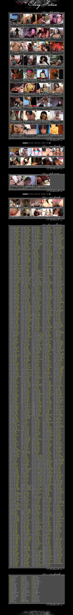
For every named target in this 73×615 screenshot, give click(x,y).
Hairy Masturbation (36, 377)
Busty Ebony (23, 356)
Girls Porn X (36, 595)
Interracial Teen (35, 484)
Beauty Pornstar (13, 456)
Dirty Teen (23, 508)
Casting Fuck (23, 368)
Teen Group (55, 421)
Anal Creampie (13, 335)
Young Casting (56, 550)
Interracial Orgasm (36, 479)
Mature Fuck (45, 303)
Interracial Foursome (36, 469)
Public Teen (45, 518)
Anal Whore (12, 353)
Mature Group (45, 306)
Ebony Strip (34, 231)
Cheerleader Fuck (24, 385)
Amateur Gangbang (13, 274)
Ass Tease (12, 401)
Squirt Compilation (57, 349)
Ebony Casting (24, 533)
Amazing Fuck (13, 320)
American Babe (13, 324)
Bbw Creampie (13, 419)
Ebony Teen (34, 232)
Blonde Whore (23, 276)
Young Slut (55, 559)
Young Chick (55, 551)
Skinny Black (56, 293)
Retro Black (45, 564)
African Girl (13, 232)
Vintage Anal (56, 484)
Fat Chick (34, 257)
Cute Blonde (23, 475)
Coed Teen (23, 425)
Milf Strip (45, 363)
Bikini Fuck (12, 526)
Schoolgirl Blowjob (57, 247)
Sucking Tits (56, 376)
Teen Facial (55, 411)
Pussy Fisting (45, 521)
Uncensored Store (36, 207)
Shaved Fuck (55, 272)
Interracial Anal (35, 455)
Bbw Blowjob (12, 417)
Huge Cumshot (34, 444)
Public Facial (45, 512)
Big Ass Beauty (13, 473)
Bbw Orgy (12, 434)
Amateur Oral (13, 287)
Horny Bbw (34, 418)
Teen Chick (55, 398)
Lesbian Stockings (46, 253)
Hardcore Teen (35, 401)
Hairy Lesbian (35, 376)
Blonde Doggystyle (25, 253)
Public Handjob (46, 514)
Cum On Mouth (23, 460)
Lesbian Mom (45, 235)
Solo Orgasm (55, 335)
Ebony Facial (23, 541)
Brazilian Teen (24, 295)
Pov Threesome (45, 497)
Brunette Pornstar (25, 326)
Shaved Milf (55, 276)
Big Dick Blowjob (13, 504)
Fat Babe (33, 252)
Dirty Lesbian (24, 504)
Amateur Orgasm (13, 289)
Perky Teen (45, 448)
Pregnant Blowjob (46, 498)
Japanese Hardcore (35, 492)
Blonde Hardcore (24, 258)
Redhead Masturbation (47, 556)
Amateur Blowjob (13, 247)
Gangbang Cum (34, 314)
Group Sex (34, 360)
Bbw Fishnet (12, 422)
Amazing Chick (13, 319)
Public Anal (45, 509)
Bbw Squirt (12, 440)
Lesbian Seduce (46, 245)
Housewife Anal (35, 438)
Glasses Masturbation (36, 344)
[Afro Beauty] (16, 78)
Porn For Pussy (36, 596)
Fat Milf (33, 264)
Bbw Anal (12, 415)
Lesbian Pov (45, 243)
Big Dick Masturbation (15, 509)
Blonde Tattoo (24, 273)
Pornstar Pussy (46, 480)
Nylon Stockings (46, 409)
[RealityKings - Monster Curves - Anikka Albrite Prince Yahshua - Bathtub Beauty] (16, 106)
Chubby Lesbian (24, 396)
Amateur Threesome (14, 311)
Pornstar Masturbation (47, 476)
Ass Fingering (13, 396)
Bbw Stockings (13, 442)
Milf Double (45, 340)
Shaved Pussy (56, 277)
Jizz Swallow (34, 501)
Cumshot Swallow (24, 469)
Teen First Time (56, 415)
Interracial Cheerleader (37, 460)
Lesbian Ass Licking (36, 551)
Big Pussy (12, 514)
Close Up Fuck (24, 414)
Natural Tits (45, 406)
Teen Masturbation (57, 426)
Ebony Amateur (24, 523)
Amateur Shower (13, 297)
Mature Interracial (47, 310)
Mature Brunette (46, 294)
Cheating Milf (24, 377)
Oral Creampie (45, 415)
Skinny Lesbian (56, 301)
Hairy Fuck (34, 373)
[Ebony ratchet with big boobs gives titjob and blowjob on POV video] (30, 78)
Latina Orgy (34, 534)
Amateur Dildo (13, 266)
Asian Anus (12, 359)
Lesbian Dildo (35, 559)
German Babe (34, 316)
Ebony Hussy (35, 576)
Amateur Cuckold (13, 261)
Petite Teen (45, 459)
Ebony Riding (23, 566)
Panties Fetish (46, 438)
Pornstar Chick (46, 471)
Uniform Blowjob (56, 480)
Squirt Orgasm (56, 351)
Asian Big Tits (13, 363)
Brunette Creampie (25, 314)
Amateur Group (13, 276)
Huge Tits (34, 452)
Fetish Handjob (35, 280)
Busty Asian (23, 347)
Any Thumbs (58, 216)
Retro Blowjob (56, 227)
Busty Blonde (23, 351)
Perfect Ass (45, 447)
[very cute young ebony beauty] (16, 92)
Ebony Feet (23, 542)
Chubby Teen (23, 402)
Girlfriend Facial (35, 336)
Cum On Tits (23, 463)
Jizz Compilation (35, 497)
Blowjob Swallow (24, 280)
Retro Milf (55, 232)
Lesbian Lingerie (46, 229)
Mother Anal (45, 390)
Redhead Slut (45, 560)
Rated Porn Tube (25, 584)
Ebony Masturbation (25, 556)
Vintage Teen (56, 500)
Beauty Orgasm (13, 455)
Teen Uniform (56, 455)
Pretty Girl (45, 504)
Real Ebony (45, 542)
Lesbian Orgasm (46, 237)
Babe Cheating (13, 409)
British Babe (23, 298)
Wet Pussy (55, 509)
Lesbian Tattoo (46, 257)
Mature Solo (45, 323)
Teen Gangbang (56, 418)
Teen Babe (55, 389)
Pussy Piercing (46, 529)
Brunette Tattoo (24, 334)
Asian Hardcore (13, 373)
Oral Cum (44, 417)
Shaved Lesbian (56, 274)
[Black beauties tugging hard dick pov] (16, 64)
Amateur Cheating (13, 252)
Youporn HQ (26, 216)
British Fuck (23, 299)
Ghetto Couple (35, 324)
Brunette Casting (24, 310)
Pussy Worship (45, 534)
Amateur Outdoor (13, 291)
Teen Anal (55, 386)
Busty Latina (23, 359)
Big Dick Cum (13, 506)
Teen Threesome (56, 451)
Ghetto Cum (34, 326)
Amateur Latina (13, 281)
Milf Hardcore (45, 347)
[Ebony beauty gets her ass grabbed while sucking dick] (43, 184)
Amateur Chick (13, 253)
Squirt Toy (55, 352)
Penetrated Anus (46, 444)
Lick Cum (44, 266)
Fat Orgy (33, 266)
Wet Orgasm (55, 506)
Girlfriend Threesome (36, 339)
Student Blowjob (56, 360)
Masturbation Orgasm (47, 282)
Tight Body (55, 469)
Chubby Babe (23, 389)
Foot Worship (34, 303)
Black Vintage (24, 239)
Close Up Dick (24, 413)
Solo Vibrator (56, 340)
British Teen (23, 301)
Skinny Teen (55, 309)
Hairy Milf (34, 380)
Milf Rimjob (45, 356)
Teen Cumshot (56, 402)
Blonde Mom (23, 264)
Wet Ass (55, 504)
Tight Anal (55, 465)
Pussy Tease (45, 533)
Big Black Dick (13, 488)
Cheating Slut (24, 380)
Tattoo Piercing (56, 385)
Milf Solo (45, 359)
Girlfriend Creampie (36, 335)
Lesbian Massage (46, 231)
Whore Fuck (55, 517)
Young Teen (55, 562)
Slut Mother (55, 316)
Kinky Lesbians (35, 508)
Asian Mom (12, 380)
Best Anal (12, 460)
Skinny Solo (55, 307)
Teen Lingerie (56, 425)
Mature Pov (45, 320)
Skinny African (56, 287)
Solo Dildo (55, 330)
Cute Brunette (24, 476)
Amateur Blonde (13, 245)
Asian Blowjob (13, 364)
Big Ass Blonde (13, 475)
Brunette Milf (24, 322)
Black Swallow (24, 231)
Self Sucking (56, 252)
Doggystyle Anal (24, 510)
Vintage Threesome (57, 501)
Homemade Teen (35, 414)
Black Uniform (24, 237)
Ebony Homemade (24, 550)
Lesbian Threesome (46, 260)
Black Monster (13, 552)
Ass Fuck (12, 398)
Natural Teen (45, 405)
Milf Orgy (45, 352)
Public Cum (45, 510)
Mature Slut (45, 322)
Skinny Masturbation (57, 302)
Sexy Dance (55, 258)
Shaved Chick (56, 270)
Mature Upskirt (46, 330)
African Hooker (13, 233)
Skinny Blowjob (56, 295)
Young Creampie (56, 554)
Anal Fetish (12, 338)
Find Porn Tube (36, 600)
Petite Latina (45, 456)
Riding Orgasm (56, 244)
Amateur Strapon (13, 302)
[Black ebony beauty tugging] (30, 23)
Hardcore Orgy (35, 398)
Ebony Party (23, 564)
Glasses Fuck (34, 343)
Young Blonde (56, 547)
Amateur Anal (13, 240)
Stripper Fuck (56, 359)
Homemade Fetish (35, 407)
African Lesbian (13, 235)
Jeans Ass (34, 494)
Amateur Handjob (13, 277)
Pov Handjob (45, 489)
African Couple (13, 229)
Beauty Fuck (12, 452)
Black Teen (23, 233)
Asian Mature (13, 377)
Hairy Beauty (34, 367)
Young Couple (56, 552)
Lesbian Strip (45, 256)
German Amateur (35, 315)
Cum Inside (23, 456)
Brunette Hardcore (25, 319)
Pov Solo (44, 496)
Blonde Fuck (23, 256)
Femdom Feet (34, 273)
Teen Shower (55, 438)
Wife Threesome (56, 525)
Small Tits (55, 320)
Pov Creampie (45, 488)
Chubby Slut (23, 401)
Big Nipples (12, 512)
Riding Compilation (57, 237)
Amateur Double (13, 269)
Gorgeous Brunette (35, 348)
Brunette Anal (24, 302)
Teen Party (55, 431)
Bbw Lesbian (12, 427)
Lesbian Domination (36, 560)
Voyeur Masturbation (57, 502)
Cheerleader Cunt (24, 384)
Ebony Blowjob (24, 530)
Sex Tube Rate (25, 585)
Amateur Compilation (14, 256)
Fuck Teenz (35, 588)
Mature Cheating (46, 295)
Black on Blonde (24, 243)
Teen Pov (55, 434)
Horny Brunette (35, 421)
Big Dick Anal (13, 502)
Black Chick (12, 539)
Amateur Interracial (14, 280)
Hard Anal (34, 386)
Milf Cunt (45, 338)
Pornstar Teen (45, 483)
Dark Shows (24, 596)
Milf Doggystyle (46, 339)
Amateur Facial (13, 270)
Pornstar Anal (45, 465)
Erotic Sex (34, 237)
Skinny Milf (55, 303)
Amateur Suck (13, 305)
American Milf (13, 327)
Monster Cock (45, 384)
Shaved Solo (55, 278)
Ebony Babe (23, 526)
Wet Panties (55, 508)
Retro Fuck (55, 229)
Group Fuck (34, 357)
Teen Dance (55, 405)
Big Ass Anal (13, 469)
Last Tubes (26, 165)
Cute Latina (23, 479)
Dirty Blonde (23, 498)
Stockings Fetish (57, 355)
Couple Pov (23, 443)
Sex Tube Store (25, 587)
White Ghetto (56, 512)
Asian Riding (13, 386)
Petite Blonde (45, 452)
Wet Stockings (56, 510)
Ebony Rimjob (34, 227)
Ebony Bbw (23, 527)
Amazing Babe (13, 316)
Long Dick (45, 276)
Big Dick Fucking (13, 508)
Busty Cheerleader (25, 353)
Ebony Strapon (35, 229)
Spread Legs (55, 348)
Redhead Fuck (45, 554)
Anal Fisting (13, 339)
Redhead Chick (45, 551)
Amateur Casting (13, 249)
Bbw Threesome (13, 444)
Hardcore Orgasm (35, 397)
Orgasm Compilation (47, 422)
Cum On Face (23, 459)
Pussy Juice (45, 525)
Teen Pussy (55, 435)
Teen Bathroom (56, 390)
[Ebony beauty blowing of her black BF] (30, 106)
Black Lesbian (13, 546)
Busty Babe (23, 348)
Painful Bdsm (45, 436)
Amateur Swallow (13, 306)
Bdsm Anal (12, 446)
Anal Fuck (12, 340)
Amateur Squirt (13, 301)
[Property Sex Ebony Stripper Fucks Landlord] (16, 37)
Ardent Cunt (36, 156)
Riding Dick (55, 240)
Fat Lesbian (34, 261)
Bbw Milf (12, 431)
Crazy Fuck (23, 447)
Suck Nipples (56, 363)
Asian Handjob (13, 372)
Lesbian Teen (45, 258)
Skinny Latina (56, 299)
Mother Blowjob (46, 392)
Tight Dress (55, 471)
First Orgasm (34, 290)
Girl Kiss (34, 331)
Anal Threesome (13, 351)
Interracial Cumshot (36, 464)
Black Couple (13, 541)
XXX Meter (35, 593)
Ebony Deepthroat (24, 539)
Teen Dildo (55, 407)
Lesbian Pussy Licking (47, 244)
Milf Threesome (46, 367)
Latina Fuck (34, 523)
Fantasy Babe (34, 245)
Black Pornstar (13, 558)
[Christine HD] (56, 120)
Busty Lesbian (24, 360)
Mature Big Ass (46, 289)
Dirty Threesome (24, 509)
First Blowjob (35, 287)
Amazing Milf (13, 322)
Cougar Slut (23, 435)
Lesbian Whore (45, 264)
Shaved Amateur (56, 260)
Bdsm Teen (12, 447)
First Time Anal (35, 293)
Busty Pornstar (24, 364)
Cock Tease (23, 423)
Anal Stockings (13, 347)
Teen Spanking (56, 442)
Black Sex (12, 563)
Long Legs (45, 277)
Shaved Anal (55, 261)
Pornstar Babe (45, 467)
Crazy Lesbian (24, 448)
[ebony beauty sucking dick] (30, 51)
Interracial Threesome (36, 485)
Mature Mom (45, 316)
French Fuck (34, 310)
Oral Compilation (46, 414)
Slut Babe (55, 314)
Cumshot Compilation (25, 468)
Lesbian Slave (45, 247)
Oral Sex (44, 421)
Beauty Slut (12, 459)
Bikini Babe (12, 525)
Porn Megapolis (36, 592)
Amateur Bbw (12, 244)
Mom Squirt (45, 380)
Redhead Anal (45, 547)
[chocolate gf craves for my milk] (43, 106)
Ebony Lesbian (24, 555)
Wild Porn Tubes (58, 207)
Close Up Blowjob (24, 411)
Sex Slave (55, 256)
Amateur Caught (13, 251)
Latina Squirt (35, 541)
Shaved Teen (55, 280)
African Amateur (13, 227)
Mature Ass (45, 286)
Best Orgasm (12, 468)
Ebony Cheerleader (25, 534)
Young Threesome (56, 563)
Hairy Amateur (35, 361)
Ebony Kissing (24, 554)
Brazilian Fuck (24, 294)
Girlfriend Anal (35, 332)
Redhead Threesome (46, 563)
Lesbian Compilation (36, 556)
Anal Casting (13, 331)
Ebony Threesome (35, 233)
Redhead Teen (45, 562)
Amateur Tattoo (13, 309)
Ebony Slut (34, 228)
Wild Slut (55, 535)
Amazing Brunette (13, 318)
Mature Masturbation (47, 315)
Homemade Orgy (35, 413)
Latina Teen (34, 542)
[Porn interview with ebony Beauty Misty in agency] (16, 133)
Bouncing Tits (24, 289)
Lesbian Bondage (35, 555)
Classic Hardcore (24, 406)
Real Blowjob (45, 537)
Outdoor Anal (45, 426)
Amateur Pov (12, 293)
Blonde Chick (23, 251)
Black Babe (12, 531)
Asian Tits (12, 393)
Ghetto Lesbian (35, 327)
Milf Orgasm (45, 351)
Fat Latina (34, 260)
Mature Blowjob (46, 293)
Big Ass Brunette (13, 476)
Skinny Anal (55, 290)
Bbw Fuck (12, 423)
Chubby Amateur (24, 386)
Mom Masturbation (46, 376)
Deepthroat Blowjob (25, 485)
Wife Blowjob (56, 523)
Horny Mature (34, 427)
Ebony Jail (23, 551)
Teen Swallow (56, 448)
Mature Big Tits (46, 290)
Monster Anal (45, 382)
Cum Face (23, 455)
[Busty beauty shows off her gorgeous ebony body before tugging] (56, 133)
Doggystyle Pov (24, 513)
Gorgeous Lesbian (35, 349)
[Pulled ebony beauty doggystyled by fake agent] (56, 106)
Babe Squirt (12, 413)
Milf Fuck (45, 343)
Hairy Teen (34, 382)
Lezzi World (35, 591)
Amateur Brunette (13, 248)
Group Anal (34, 355)
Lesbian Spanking (46, 251)
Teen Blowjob (56, 394)
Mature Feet (45, 301)
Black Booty (12, 537)
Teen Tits (55, 452)
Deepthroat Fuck (24, 488)
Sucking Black (56, 369)
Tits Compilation (57, 475)
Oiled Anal (45, 410)
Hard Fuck (34, 388)
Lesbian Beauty (35, 554)
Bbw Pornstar (13, 435)
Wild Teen (55, 537)
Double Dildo (23, 517)
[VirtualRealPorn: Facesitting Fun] (16, 184)
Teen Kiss (55, 423)
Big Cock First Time (14, 497)
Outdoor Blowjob (46, 427)
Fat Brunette (34, 256)
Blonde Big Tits (24, 248)
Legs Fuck (34, 547)
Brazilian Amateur (25, 290)
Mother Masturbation (47, 394)
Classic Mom (23, 407)
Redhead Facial (46, 552)
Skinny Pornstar (56, 306)
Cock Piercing (24, 422)
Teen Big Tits (56, 393)
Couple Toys (23, 444)
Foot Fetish (34, 302)
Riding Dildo (56, 241)
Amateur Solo (13, 299)
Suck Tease (55, 364)
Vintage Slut (56, 498)
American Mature (13, 326)
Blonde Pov (23, 268)
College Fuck (23, 426)
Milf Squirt (45, 360)
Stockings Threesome (57, 357)
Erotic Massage (35, 236)
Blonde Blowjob (24, 249)
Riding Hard (55, 243)
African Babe (13, 228)
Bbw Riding (12, 438)
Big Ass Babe (13, 472)
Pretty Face (45, 502)
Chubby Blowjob (24, 392)
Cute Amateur (23, 472)
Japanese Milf (35, 493)
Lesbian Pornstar (46, 241)
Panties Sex (45, 440)
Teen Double (55, 410)
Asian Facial (13, 368)
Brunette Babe (24, 303)
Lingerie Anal (45, 269)
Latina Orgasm (35, 533)
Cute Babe (23, 473)
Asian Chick (12, 365)
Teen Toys (55, 454)
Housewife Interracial (36, 439)
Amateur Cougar (13, 257)
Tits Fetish (55, 476)
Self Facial (55, 251)
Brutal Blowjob (24, 340)
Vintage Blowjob (56, 488)
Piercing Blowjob (46, 460)
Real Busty (45, 539)
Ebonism (23, 597)
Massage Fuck (45, 278)
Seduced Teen (56, 249)
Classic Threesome (25, 409)
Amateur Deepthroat (14, 265)
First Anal (34, 286)
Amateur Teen (13, 310)
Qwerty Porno (15, 207)
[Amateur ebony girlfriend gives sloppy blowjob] (56, 92)
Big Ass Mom (12, 484)
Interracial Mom (35, 477)
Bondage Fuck (23, 281)
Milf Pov (44, 355)
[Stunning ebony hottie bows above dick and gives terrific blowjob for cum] (43, 92)
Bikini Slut (12, 527)
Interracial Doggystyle (37, 467)
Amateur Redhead (13, 294)
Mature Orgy (45, 319)
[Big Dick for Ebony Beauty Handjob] (43, 23)
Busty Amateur (24, 344)
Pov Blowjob (45, 485)
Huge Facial (34, 448)
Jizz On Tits (34, 500)
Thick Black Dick (57, 456)
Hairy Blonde (34, 368)
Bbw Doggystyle (13, 421)
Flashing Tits (35, 301)
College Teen (23, 430)
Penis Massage (45, 446)
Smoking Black (56, 323)
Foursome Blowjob (35, 305)
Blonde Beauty (24, 247)
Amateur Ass (12, 241)
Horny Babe (34, 417)
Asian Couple (13, 367)
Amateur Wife (13, 315)
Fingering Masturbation (37, 282)
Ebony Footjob (24, 543)
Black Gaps (24, 593)
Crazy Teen (23, 450)
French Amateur (35, 307)
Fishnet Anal (34, 295)
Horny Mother (34, 431)
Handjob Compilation (36, 384)
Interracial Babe (35, 456)
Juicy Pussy (34, 502)
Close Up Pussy (24, 418)
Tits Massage (56, 477)
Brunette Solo (24, 331)
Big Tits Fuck (13, 518)
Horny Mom (34, 430)
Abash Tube (36, 216)
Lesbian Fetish (35, 563)
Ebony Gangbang (24, 547)
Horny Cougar (34, 423)
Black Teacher (24, 232)
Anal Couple (12, 334)
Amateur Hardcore (13, 278)
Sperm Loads (55, 347)
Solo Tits (55, 338)
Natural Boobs (45, 401)
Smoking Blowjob (56, 324)
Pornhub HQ (36, 165)
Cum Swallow (23, 465)
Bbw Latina (12, 426)
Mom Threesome (45, 381)
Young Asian (55, 542)
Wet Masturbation (57, 505)
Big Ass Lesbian (13, 481)
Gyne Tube (24, 579)
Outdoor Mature (46, 434)
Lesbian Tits (45, 261)
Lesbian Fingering (35, 564)
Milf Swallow (45, 365)
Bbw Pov (11, 436)
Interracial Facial (36, 468)
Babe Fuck (12, 410)
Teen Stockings (56, 444)
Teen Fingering (56, 414)
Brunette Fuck (24, 318)
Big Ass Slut (13, 485)
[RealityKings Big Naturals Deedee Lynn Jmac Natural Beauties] (43, 133)
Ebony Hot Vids (25, 601)
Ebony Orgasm (23, 562)
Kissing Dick (34, 513)
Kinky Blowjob (35, 505)
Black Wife (23, 241)
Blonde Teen (23, 274)
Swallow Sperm (56, 378)
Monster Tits (45, 389)
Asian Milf (12, 378)
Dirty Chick (23, 501)
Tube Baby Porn (25, 589)
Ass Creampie (13, 394)
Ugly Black (55, 479)
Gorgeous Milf (35, 351)
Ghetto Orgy (34, 328)
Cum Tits (23, 467)
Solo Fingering (56, 331)
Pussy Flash (45, 522)
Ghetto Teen (34, 330)
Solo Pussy (55, 336)
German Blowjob (35, 318)
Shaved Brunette (56, 269)
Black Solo (12, 566)
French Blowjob (35, 309)
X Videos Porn (36, 597)
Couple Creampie (24, 438)
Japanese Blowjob (35, 489)
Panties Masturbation (47, 439)
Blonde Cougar (24, 252)
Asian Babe (12, 360)
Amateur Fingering (14, 272)
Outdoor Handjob (46, 431)
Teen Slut (55, 439)
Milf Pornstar (45, 353)
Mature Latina (45, 311)
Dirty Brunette (24, 500)
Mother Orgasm (45, 396)
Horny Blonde (34, 419)
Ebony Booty (23, 531)
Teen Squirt (55, 443)
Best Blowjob (13, 463)
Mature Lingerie (46, 314)
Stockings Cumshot (57, 353)
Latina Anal (34, 517)
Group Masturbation (36, 359)
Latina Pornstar (35, 535)
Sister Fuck (55, 286)
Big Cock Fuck (13, 498)
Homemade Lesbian (35, 410)
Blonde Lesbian (24, 260)
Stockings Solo (56, 356)
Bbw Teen (12, 443)
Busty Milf (23, 361)
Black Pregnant (13, 560)
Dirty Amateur (24, 496)
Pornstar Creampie (46, 472)
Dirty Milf (23, 505)
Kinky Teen (34, 510)
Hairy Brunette (35, 369)
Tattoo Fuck (55, 381)
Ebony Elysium (25, 600)
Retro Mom (55, 233)
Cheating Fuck (24, 373)
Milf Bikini (45, 334)
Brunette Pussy (24, 328)
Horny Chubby (34, 422)
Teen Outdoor (56, 430)
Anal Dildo (12, 336)
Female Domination (35, 272)
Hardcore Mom (34, 396)
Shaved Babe (55, 262)
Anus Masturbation (14, 355)
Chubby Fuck (23, 393)
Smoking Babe (56, 322)
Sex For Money (56, 253)
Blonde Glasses (24, 257)
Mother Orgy (45, 397)
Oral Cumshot (45, 418)
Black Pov (12, 559)
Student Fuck (56, 361)
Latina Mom (34, 531)
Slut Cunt (55, 315)
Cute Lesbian (23, 480)
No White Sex (36, 585)
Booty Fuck (23, 287)
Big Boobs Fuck (13, 489)
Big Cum (11, 501)
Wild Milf (55, 533)
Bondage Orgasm (24, 282)
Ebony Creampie (24, 538)
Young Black (55, 546)
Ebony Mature (23, 558)
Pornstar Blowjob (46, 468)
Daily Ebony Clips (26, 595)
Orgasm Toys (45, 423)
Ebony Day (24, 599)
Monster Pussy (45, 388)
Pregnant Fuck (45, 500)
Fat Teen (33, 269)
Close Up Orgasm (24, 417)
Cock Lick (23, 421)
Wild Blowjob (56, 530)
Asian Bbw (12, 361)
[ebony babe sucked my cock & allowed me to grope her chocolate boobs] (16, 120)
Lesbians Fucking (46, 265)
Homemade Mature (35, 411)
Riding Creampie (56, 239)
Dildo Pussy (23, 493)
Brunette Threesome (25, 336)
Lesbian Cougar (35, 558)
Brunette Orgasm (24, 324)
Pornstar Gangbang (46, 475)
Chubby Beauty (24, 390)
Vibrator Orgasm (56, 483)
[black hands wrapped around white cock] (43, 78)
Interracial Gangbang (36, 472)
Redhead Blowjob (46, 550)
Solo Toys (55, 339)
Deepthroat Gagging (25, 489)
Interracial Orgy (35, 480)
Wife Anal (55, 522)
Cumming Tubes (36, 587)
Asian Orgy (12, 381)
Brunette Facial (24, 316)
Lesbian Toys (45, 262)
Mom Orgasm (45, 377)
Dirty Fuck (23, 502)
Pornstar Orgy (45, 479)
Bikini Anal (12, 523)
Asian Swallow (13, 390)
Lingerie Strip (46, 272)
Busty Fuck (23, 357)
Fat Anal (33, 249)
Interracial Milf (35, 476)
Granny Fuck (34, 353)
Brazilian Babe (24, 293)
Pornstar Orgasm (46, 477)
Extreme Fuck (34, 241)
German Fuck (34, 319)
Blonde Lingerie (24, 261)
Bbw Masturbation (13, 430)
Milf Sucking (45, 364)
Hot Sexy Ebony (36, 580)
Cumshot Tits (23, 471)
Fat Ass (33, 251)
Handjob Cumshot (35, 385)
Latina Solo (34, 539)
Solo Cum (55, 328)
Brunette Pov (23, 327)
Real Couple (45, 541)
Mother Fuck (45, 393)
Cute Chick (23, 477)
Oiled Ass (45, 411)
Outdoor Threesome (46, 435)
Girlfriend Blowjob (36, 334)
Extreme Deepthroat (36, 240)
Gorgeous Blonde (35, 347)
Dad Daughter (23, 484)
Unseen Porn (47, 207)
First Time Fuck (35, 294)
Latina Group (34, 525)
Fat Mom (33, 265)
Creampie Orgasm (24, 451)
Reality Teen (45, 546)
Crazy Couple (23, 446)
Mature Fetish (45, 302)
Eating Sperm (23, 522)
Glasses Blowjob (35, 340)
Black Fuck (12, 543)
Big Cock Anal (13, 492)
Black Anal (12, 529)
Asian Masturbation (14, 376)
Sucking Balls (56, 365)
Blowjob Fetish (24, 278)
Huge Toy (33, 454)
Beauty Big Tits (13, 450)
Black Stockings (24, 229)
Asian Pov (12, 384)
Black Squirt (23, 228)
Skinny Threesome (57, 310)
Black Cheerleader (14, 538)
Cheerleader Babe (24, 382)
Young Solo (55, 560)
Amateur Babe (13, 243)
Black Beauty (13, 534)
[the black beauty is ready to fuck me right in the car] (56, 64)
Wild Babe (55, 527)
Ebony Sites (35, 579)
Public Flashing (46, 513)
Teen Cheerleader (57, 397)
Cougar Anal (23, 431)
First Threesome (35, 291)
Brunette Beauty (24, 305)
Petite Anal (45, 450)
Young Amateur (56, 539)
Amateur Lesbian (13, 282)
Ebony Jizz (23, 552)
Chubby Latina (24, 394)
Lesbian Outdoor (46, 240)
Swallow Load (56, 377)
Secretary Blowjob (57, 248)
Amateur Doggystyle (14, 268)
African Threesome (14, 239)
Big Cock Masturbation (15, 500)
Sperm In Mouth (56, 343)
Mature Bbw (45, 287)
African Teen (13, 237)
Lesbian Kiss (45, 228)
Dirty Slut (23, 506)
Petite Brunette (46, 454)
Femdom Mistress (35, 274)
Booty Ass (23, 285)
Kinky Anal (34, 504)
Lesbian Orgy (45, 239)
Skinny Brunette (56, 297)
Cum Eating (23, 454)
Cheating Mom (23, 378)
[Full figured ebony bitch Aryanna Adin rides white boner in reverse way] (30, 92)
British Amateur (24, 297)
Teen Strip (55, 446)
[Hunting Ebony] (56, 23)
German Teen (34, 320)
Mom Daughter (45, 373)
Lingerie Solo (45, 270)
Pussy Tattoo (45, 531)
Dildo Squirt (23, 494)
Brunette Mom (23, 323)
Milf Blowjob (45, 335)
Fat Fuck (33, 258)
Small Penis (55, 319)
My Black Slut (36, 584)
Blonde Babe (23, 245)
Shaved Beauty (56, 265)
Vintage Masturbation (58, 492)
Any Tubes (24, 576)
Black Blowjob (13, 535)
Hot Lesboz (35, 589)
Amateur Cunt (13, 264)
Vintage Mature (56, 493)
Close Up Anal (24, 410)
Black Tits (23, 236)
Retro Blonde (45, 566)
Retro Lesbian (56, 231)
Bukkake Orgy (23, 343)
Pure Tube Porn (25, 583)
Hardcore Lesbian (35, 394)
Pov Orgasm (45, 493)
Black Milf (12, 550)
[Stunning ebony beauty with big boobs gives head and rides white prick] (30, 120)
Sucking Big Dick (57, 368)
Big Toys (12, 522)
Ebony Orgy (23, 563)
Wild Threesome (56, 538)
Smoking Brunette (57, 326)
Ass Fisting (12, 397)
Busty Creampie (24, 355)
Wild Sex (55, 534)
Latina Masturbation (36, 529)
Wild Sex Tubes (15, 216)
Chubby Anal (23, 388)
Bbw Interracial (13, 425)
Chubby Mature (24, 397)
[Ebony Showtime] (56, 37)
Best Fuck (12, 465)
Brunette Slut (24, 330)
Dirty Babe (23, 497)
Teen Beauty (55, 392)
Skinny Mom (55, 305)
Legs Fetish (34, 546)
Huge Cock (34, 443)
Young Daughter (56, 555)
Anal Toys (12, 352)
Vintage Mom (55, 496)
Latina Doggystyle (35, 522)
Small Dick (55, 318)
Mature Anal (45, 285)
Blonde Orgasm (24, 265)
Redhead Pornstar (46, 559)
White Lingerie (56, 513)
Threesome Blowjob (57, 459)
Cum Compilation (24, 452)
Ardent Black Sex (26, 591)
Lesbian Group (45, 227)
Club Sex (23, 419)
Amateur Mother (13, 286)
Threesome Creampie (57, 460)
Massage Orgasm (46, 281)
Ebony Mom (23, 560)
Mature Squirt (45, 324)
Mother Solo (45, 398)
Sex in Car (55, 257)
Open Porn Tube (36, 601)
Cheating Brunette (25, 372)
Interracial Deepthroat (37, 465)
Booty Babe (23, 286)
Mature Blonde (45, 291)
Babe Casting (13, 407)
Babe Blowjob (13, 406)
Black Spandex (24, 227)
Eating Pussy (23, 521)
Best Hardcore (13, 467)
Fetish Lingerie (35, 281)
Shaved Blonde (56, 268)
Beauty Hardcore (13, 454)
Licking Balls (45, 268)
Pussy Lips (45, 527)
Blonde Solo (23, 272)
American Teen (13, 328)
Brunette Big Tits (25, 306)
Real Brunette (45, 538)
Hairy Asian (34, 364)
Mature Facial (45, 299)
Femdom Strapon (35, 276)
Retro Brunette (56, 228)
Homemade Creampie (35, 405)
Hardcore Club (35, 392)
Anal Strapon (13, 348)
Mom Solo (44, 378)
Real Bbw (44, 535)
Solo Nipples (56, 334)
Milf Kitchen (45, 348)
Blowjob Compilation (25, 277)
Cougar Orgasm (24, 434)
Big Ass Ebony (13, 479)
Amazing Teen (13, 323)
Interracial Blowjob (36, 459)
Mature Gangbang (46, 305)
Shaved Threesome (57, 281)
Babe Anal (12, 405)
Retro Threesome (56, 235)
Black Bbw (12, 533)
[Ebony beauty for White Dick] (56, 78)
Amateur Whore (13, 314)
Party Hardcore (46, 443)
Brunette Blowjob (24, 309)
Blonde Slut (23, 270)
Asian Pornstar (13, 382)
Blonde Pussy (23, 269)
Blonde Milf (23, 262)
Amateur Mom (12, 285)
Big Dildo (12, 510)
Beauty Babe (12, 448)
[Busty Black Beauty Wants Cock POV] (16, 51)
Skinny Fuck (55, 298)
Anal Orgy (12, 344)
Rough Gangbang (56, 245)
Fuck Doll (34, 311)
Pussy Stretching (46, 530)
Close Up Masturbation (25, 415)
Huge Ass (33, 440)
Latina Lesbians (35, 527)
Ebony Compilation (25, 537)
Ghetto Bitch (34, 323)
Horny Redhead (35, 434)
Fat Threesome (35, 270)
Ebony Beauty (23, 529)
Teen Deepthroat (56, 406)
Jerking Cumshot (35, 496)
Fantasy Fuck (34, 247)
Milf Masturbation (46, 349)
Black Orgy (12, 555)
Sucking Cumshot (56, 372)
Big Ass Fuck (13, 480)
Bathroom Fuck (13, 414)
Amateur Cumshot (13, 262)
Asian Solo (12, 389)
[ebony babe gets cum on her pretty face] (30, 64)
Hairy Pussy (34, 381)
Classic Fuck (23, 405)
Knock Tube (24, 580)
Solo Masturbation (57, 332)
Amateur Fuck (13, 273)
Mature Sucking (46, 326)
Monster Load (45, 386)
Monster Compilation (47, 385)
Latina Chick (34, 521)
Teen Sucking (56, 447)
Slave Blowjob (56, 311)
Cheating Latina (24, 376)
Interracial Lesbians (36, 475)
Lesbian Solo (45, 249)
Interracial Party (35, 481)
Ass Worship (12, 402)
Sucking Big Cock (57, 367)
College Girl (23, 427)
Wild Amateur (56, 526)
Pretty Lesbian (46, 505)
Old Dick (44, 413)
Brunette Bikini (24, 307)
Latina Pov (34, 537)
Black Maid (12, 547)
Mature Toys (45, 328)
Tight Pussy (55, 472)
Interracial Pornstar (36, 483)
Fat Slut (33, 268)
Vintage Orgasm (56, 497)
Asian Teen (12, 392)
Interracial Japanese (36, 473)
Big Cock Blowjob (13, 493)
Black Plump (12, 556)
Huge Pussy (34, 451)
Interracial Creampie (36, 463)
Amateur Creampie (13, 260)
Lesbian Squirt (46, 252)
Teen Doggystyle (56, 409)
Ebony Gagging (24, 546)
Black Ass (12, 530)
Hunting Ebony (36, 583)
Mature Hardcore (46, 309)
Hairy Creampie (35, 372)
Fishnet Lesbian (35, 297)
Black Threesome (24, 235)
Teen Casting (56, 396)
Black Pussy (12, 562)
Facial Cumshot (35, 244)
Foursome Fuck (35, 306)
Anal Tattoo (12, 349)
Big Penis (12, 513)
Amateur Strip (13, 303)
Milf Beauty (45, 332)
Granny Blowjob (35, 352)
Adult (47, 216)
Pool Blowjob (45, 464)
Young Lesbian (56, 558)
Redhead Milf (45, 558)
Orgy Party (45, 425)
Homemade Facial (35, 406)
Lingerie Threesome (47, 273)
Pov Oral (44, 492)
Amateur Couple (13, 258)
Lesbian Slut (45, 248)
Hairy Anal (34, 363)
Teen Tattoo (55, 450)
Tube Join (26, 156)
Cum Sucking (23, 464)
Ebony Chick (23, 535)
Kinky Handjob (35, 506)
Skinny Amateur (56, 289)
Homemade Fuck (35, 409)
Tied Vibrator (56, 464)
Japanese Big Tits (35, 488)
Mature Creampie (46, 298)
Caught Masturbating (25, 369)
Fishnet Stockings (35, 299)
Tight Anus (55, 467)
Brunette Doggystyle (25, 315)
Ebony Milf (23, 559)
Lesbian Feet (34, 562)
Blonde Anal (23, 244)
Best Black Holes (26, 592)
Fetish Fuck (34, 278)
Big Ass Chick (13, 477)
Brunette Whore (24, 338)
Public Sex (45, 517)
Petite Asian (45, 451)
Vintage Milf (56, 494)
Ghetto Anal (34, 322)
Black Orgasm (13, 554)
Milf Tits (45, 368)
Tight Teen (55, 473)
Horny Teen (34, 435)
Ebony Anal (23, 525)
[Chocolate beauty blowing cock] (43, 51)
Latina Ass (34, 518)
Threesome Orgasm (57, 463)
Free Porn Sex (36, 599)
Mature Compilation (47, 297)
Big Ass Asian (13, 471)
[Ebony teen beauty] (30, 133)
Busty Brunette (24, 352)
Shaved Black (56, 266)
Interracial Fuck (35, 471)
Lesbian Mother (46, 236)
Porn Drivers (58, 165)
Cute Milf (23, 481)
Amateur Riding (13, 295)
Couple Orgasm (24, 442)
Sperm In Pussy (56, 344)
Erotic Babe (34, 235)
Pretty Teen (45, 508)
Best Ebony (12, 464)
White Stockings (56, 514)
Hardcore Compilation (36, 393)
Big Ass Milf (13, 483)
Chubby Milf (23, 398)
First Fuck (34, 289)
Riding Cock (55, 236)
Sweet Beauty (56, 380)
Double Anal (23, 514)
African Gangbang (13, 231)
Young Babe (55, 543)
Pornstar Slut (45, 481)
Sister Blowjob (56, 285)
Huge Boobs (34, 442)
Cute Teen (23, 483)
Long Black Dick (46, 274)
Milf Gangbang (45, 344)
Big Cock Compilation (14, 494)
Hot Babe (33, 436)
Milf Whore (45, 369)
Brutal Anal (23, 339)
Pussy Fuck (45, 523)
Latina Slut (34, 538)
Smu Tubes (24, 588)
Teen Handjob (56, 422)
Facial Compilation (36, 243)
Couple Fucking (24, 439)
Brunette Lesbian (24, 320)
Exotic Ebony (34, 239)
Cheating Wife (24, 381)
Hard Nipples (34, 389)
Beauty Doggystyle (14, 451)
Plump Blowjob (45, 463)
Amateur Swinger (13, 307)
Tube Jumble (25, 207)
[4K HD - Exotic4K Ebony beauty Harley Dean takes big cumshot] (43, 120)
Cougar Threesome (24, 436)
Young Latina (56, 556)
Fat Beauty (34, 253)
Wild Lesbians (56, 531)
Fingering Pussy (35, 285)
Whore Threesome (56, 521)
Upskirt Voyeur (56, 481)
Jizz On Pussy (35, 498)
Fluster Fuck (15, 165)
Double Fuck (23, 518)
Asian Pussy (12, 385)
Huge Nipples (34, 450)
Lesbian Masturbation (47, 232)
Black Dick (12, 542)
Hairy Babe (34, 365)
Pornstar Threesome (47, 484)
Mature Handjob (46, 307)
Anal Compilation (13, 332)
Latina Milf (34, 530)
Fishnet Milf (34, 298)
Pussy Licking (45, 526)
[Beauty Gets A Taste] (56, 51)
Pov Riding (45, 494)
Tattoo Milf (55, 384)
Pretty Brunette (46, 501)
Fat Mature (34, 262)
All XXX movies (15, 156)
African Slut (13, 236)
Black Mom (12, 551)
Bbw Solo (12, 439)
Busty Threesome (24, 367)
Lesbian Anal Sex (35, 550)
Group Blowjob (35, 356)
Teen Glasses (56, 419)
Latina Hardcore (35, 526)
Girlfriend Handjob (36, 338)
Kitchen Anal (34, 514)
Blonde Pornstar (24, 266)
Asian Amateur (13, 356)
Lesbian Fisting (35, 566)
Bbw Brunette (13, 418)
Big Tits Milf (13, 521)
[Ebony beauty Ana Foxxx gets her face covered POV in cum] (30, 37)
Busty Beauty (23, 349)
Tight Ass (55, 468)
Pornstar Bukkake (46, 469)
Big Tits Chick (13, 517)
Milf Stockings (46, 361)
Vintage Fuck (56, 489)
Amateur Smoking (13, 298)
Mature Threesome (46, 327)
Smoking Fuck (56, 327)
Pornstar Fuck (45, 473)
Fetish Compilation (36, 277)
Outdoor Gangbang (46, 430)
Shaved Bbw (55, 264)
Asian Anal (12, 357)
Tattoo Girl (55, 382)
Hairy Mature (34, 378)
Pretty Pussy (45, 506)
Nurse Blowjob (45, 407)
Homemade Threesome (36, 415)
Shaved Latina (56, 273)
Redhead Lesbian (46, 555)
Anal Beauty (12, 330)
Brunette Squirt (24, 332)
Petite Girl (45, 455)
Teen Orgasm (55, 427)
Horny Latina (34, 426)
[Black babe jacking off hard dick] (43, 37)
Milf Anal (45, 331)
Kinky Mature (34, 509)
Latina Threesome (35, 543)
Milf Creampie (45, 336)
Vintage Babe (56, 485)
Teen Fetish (55, 413)
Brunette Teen (24, 335)
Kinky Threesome (35, 512)
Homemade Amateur (35, 402)
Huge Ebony (34, 447)
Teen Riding (55, 436)
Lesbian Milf (45, 233)
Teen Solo (55, 440)
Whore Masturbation (57, 518)
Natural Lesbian (46, 402)
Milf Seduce (45, 357)
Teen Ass (55, 388)
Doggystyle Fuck (24, 512)
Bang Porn (47, 156)
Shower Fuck (55, 282)
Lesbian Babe (34, 552)
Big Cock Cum (13, 496)
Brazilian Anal (24, 291)
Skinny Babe (55, 291)
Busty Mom (23, 363)
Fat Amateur (34, 248)
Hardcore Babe (35, 390)
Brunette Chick (24, 311)
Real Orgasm (45, 543)
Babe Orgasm (12, 411)
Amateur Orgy (13, 290)
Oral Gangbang (45, 419)
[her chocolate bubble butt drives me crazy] (43, 64)
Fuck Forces (47, 165)
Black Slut (12, 564)
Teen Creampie (56, 401)
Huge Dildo (34, 446)
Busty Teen (23, 365)
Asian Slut (12, 388)
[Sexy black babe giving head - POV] (16, 23)
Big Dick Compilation (14, 505)
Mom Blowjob (45, 372)
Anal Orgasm (12, 343)
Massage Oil (45, 280)
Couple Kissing (24, 440)
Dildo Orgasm (23, 492)
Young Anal (55, 541)
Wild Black (55, 529)
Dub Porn (58, 156)
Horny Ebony (34, 425)
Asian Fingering (13, 369)
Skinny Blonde (56, 294)
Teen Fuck (55, 417)
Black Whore (23, 240)
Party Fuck (45, 442)
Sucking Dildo (56, 373)
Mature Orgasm (45, 318)
